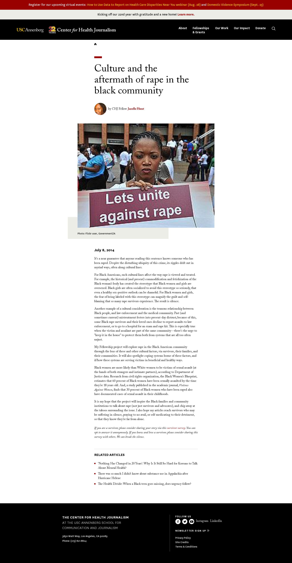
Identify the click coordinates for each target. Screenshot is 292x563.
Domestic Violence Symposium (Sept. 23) (235, 5)
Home (95, 44)
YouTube (191, 521)
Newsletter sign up (190, 530)
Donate (260, 28)
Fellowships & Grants (201, 30)
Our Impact (242, 28)
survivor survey (176, 428)
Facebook (178, 521)
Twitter (184, 521)
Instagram (202, 521)
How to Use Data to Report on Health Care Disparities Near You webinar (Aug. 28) (144, 5)
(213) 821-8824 (79, 540)
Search (274, 29)
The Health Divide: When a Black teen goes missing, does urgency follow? (144, 484)
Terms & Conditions (186, 546)
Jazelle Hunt (136, 108)
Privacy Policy (183, 537)
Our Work (221, 28)
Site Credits (182, 542)
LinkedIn (216, 521)
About (183, 28)
